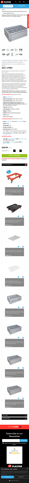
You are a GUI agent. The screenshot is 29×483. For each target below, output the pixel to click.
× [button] (27, 468)
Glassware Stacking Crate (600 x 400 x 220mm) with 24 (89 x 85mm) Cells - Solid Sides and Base (14, 403)
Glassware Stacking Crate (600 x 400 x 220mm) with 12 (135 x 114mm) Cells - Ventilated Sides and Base (14, 312)
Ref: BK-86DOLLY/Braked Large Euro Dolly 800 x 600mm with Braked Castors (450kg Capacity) (14, 221)
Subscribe (24, 440)
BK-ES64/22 (9, 97)
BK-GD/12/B (20, 121)
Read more (9, 474)
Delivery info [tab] (6, 418)
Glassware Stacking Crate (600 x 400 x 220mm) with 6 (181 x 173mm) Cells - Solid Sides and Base (14, 342)
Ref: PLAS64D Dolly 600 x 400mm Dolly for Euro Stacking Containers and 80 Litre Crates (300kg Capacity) (14, 191)
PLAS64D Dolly (11, 138)
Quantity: (5, 151)
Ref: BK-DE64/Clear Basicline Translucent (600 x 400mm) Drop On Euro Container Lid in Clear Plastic (14, 282)
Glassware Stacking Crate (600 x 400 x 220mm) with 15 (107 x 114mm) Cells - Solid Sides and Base (14, 373)
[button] (14, 480)
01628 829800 (21, 6)
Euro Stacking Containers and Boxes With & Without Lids (14, 11)
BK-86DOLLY (22, 138)
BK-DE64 (11, 142)
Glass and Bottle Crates (8, 13)
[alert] (14, 475)
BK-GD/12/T (9, 121)
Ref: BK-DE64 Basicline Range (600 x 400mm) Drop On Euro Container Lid (14, 251)
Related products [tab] (7, 164)
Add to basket (14, 155)
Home (3, 9)
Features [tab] (5, 415)
